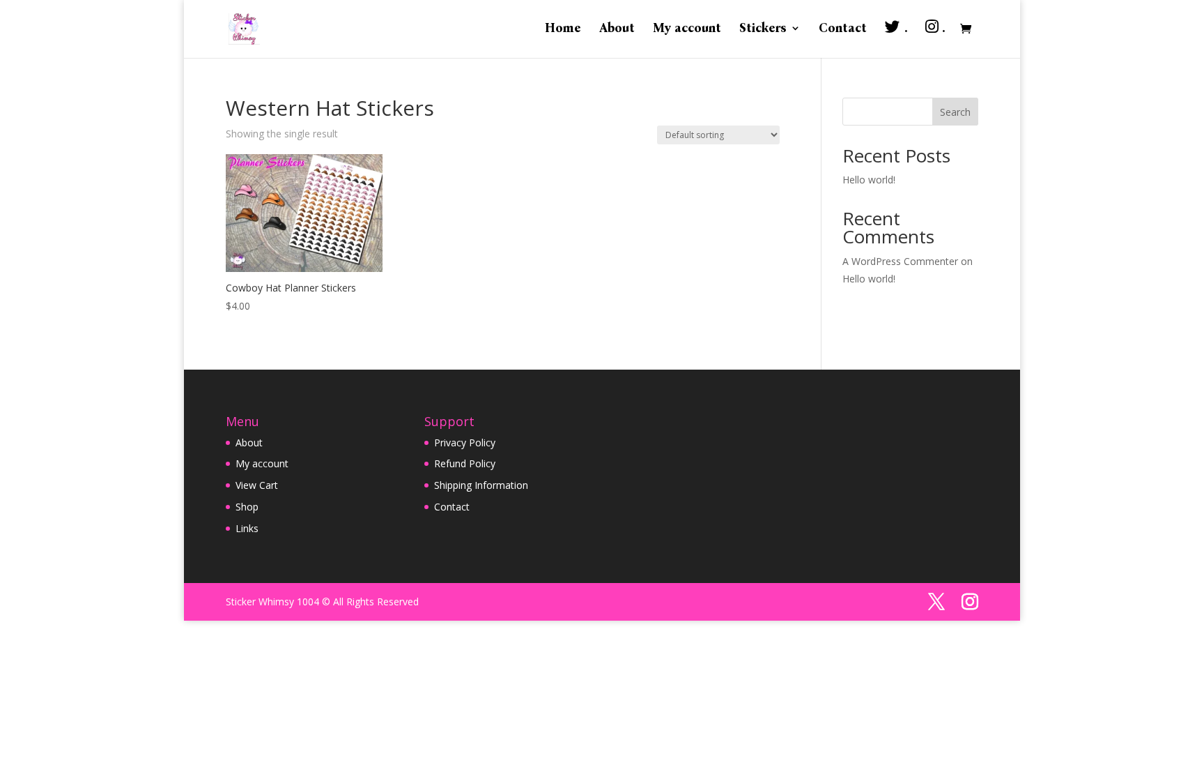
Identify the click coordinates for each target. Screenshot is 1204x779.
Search (955, 112)
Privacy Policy (464, 442)
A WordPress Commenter (900, 261)
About (617, 29)
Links (247, 528)
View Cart (257, 485)
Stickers (763, 29)
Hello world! (868, 179)
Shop (247, 506)
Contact (843, 29)
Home (563, 29)
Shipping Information (481, 485)
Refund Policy (464, 463)
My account (687, 29)
